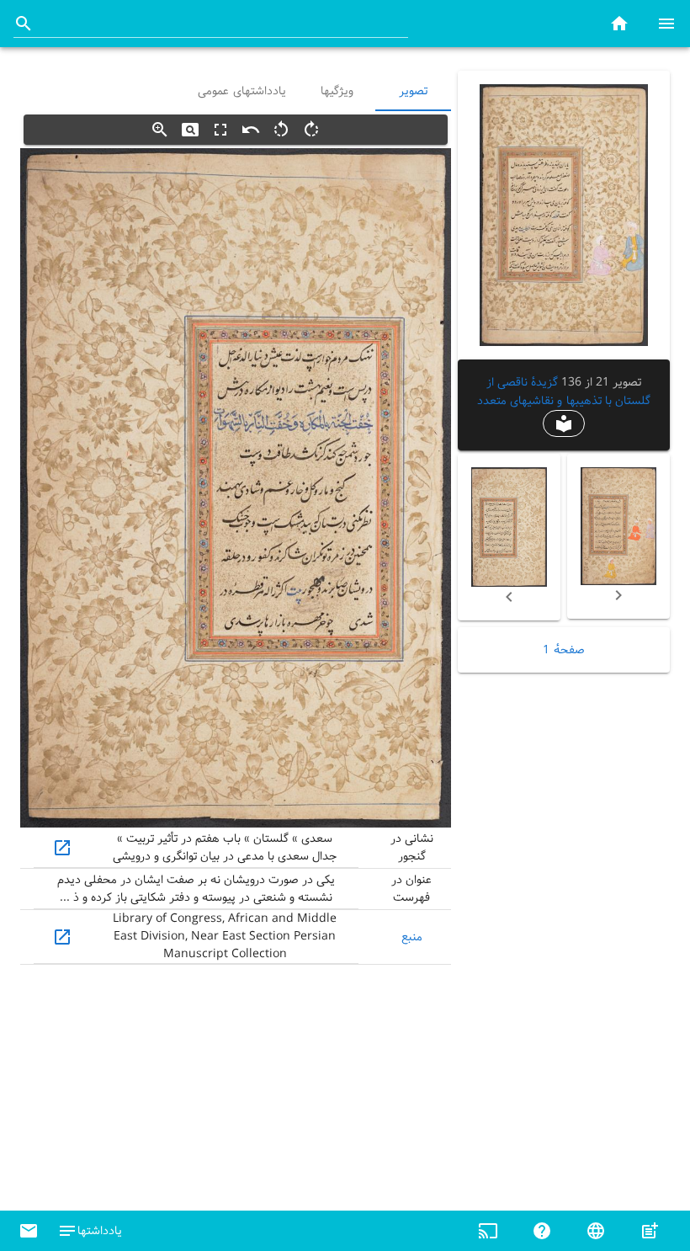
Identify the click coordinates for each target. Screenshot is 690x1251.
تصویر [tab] (413, 91)
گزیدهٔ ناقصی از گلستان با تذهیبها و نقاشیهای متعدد (563, 391)
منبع (411, 937)
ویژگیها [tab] (337, 91)
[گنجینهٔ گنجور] (619, 23)
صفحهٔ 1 (563, 650)
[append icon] (23, 23)
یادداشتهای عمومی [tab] (242, 91)
